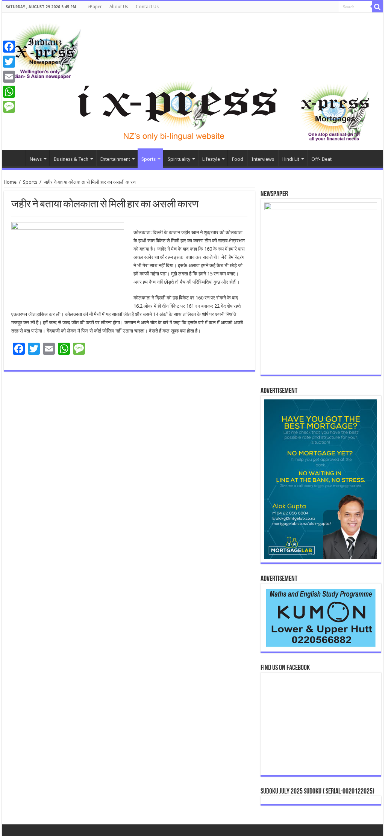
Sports (148, 159)
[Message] (9, 106)
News (36, 159)
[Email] (9, 76)
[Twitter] (9, 61)
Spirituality (179, 159)
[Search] (377, 6)
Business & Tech (71, 159)
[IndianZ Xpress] (45, 50)
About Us (118, 6)
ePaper (95, 6)
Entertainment (115, 159)
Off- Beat (321, 159)
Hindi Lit (290, 159)
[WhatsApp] (9, 91)
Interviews (263, 159)
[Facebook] (9, 46)
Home (15, 158)
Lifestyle (211, 159)
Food (237, 159)
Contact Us (147, 6)
